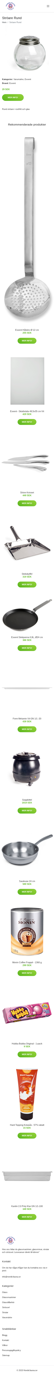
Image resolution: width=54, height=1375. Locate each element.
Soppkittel (27, 800)
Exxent (28, 79)
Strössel (6, 1307)
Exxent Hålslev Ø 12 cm (27, 330)
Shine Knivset (27, 492)
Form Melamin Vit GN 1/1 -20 (27, 718)
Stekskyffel (27, 574)
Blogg (4, 1335)
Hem (4, 22)
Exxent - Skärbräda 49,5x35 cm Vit (27, 411)
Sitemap (6, 1355)
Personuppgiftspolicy (11, 1350)
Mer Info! (13, 97)
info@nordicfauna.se (11, 1277)
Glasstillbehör (8, 1302)
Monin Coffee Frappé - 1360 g (27, 962)
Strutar (5, 1312)
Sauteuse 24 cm (27, 881)
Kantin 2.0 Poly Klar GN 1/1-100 (27, 1206)
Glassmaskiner (9, 1297)
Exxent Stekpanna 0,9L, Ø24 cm (27, 637)
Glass (4, 1292)
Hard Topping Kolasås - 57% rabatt (27, 1125)
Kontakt (5, 1340)
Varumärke (19, 79)
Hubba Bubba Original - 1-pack (27, 1043)
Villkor (5, 1345)
